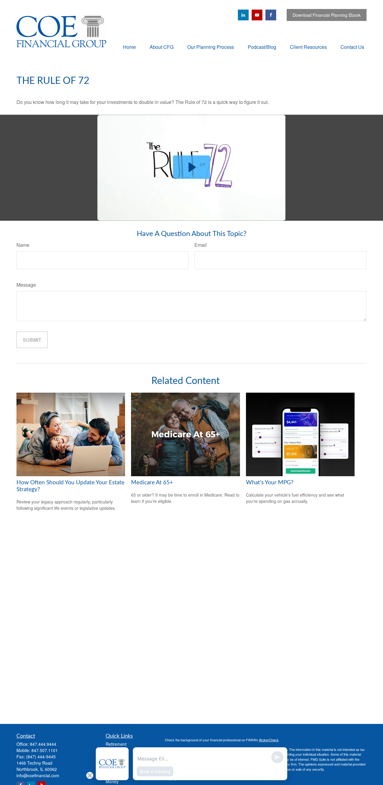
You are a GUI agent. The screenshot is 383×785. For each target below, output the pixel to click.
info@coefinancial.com (37, 775)
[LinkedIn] (243, 15)
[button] (129, 46)
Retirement (116, 744)
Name (22, 244)
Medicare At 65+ (152, 482)
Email (200, 244)
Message (26, 284)
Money (112, 781)
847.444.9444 (43, 744)
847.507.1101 (44, 750)
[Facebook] (270, 15)
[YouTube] (257, 15)
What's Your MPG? (270, 482)
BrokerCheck (269, 739)
